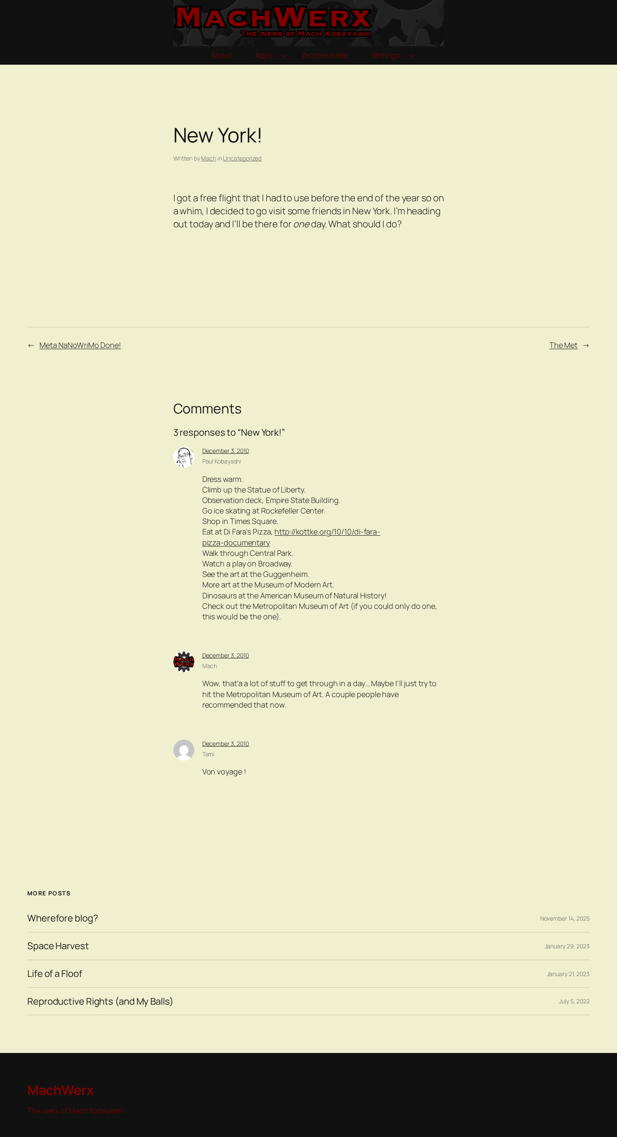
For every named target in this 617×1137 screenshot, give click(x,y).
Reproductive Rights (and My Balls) (100, 1001)
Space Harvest (58, 946)
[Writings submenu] (411, 55)
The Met (563, 345)
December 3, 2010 (225, 451)
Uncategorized (242, 158)
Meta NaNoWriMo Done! (80, 345)
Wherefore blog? (62, 918)
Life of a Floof (54, 974)
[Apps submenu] (284, 55)
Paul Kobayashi (221, 461)
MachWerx (60, 1090)
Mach (208, 158)
